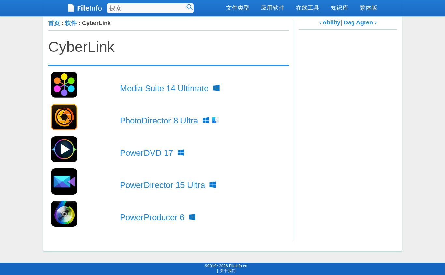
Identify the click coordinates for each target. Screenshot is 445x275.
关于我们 (228, 270)
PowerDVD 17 (147, 153)
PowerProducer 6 (153, 217)
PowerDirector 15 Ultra (163, 185)
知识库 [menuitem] (339, 8)
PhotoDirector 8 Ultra (160, 120)
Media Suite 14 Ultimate (165, 88)
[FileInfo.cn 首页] (85, 8)
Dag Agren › (360, 22)
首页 (54, 23)
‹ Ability (329, 22)
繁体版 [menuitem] (368, 8)
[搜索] (189, 7)
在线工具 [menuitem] (307, 8)
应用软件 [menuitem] (272, 8)
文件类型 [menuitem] (238, 8)
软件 (71, 23)
